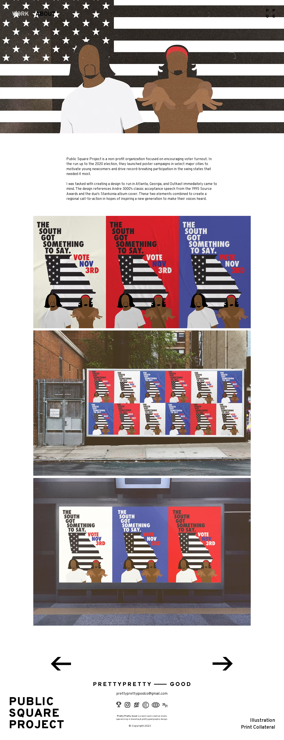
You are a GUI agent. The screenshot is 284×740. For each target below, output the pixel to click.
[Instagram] (127, 704)
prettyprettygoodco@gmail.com (142, 694)
